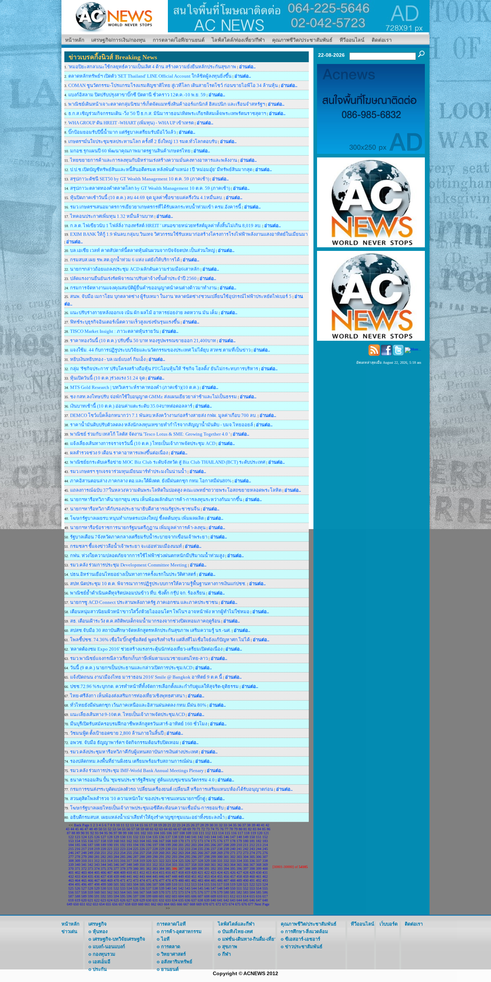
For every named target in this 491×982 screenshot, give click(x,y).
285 (122, 857)
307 (265, 857)
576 (200, 892)
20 (164, 825)
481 (187, 880)
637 (194, 900)
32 (220, 825)
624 (110, 900)
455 (219, 876)
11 (122, 825)
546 (207, 888)
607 (200, 896)
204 (200, 845)
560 (97, 892)
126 (97, 837)
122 (71, 837)
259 (155, 853)
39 (253, 825)
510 (174, 884)
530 (103, 888)
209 (232, 845)
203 (194, 845)
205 (207, 845)
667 (186, 904)
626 (122, 900)
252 (110, 853)
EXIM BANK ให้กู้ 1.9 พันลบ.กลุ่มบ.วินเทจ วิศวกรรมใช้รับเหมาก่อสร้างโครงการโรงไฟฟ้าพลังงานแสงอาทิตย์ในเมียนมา (189, 234)
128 (110, 837)
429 (252, 873)
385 (168, 869)
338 (265, 861)
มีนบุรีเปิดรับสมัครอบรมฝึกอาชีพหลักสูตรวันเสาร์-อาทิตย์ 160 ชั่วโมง (138, 723)
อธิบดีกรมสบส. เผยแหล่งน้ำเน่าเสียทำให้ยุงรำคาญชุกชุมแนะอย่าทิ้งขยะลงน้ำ (147, 817)
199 (168, 845)
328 (200, 861)
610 (219, 896)
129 (116, 837)
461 (258, 876)
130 (122, 837)
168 (168, 841)
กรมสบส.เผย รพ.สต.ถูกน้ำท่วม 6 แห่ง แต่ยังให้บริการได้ (125, 259)
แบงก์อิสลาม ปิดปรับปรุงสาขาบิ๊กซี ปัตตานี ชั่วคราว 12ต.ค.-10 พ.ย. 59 (137, 94)
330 (213, 861)
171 (187, 841)
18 (155, 825)
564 (122, 892)
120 (259, 833)
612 (232, 896)
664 (166, 904)
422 (207, 873)
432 (71, 876)
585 (258, 892)
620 (84, 900)
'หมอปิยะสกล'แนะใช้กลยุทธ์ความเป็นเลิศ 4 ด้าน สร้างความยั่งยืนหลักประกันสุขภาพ (152, 66)
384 (161, 869)
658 (127, 904)
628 (135, 900)
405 (97, 873)
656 (115, 904)
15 (141, 825)
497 (90, 884)
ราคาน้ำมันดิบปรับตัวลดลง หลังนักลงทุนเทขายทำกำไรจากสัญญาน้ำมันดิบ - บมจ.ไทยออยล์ (161, 424)
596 (129, 896)
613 (239, 896)
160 (116, 841)
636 (187, 900)
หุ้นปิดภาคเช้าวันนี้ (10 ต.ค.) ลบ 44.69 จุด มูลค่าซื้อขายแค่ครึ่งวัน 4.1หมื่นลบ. (146, 197)
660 (140, 904)
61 (151, 829)
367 (252, 865)
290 (155, 857)
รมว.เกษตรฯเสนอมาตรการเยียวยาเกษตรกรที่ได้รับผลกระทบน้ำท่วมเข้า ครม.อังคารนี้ (155, 207)
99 (125, 833)
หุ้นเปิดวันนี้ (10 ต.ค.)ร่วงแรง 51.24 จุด (107, 378)
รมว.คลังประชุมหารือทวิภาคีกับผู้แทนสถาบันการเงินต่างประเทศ (134, 751)
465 (84, 880)
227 (148, 849)
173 (200, 841)
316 (122, 861)
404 (90, 873)
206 (213, 845)
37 (244, 825)
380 (135, 869)
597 (135, 896)
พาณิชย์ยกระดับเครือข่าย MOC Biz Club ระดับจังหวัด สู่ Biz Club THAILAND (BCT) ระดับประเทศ (168, 462)
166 (155, 841)
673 (225, 904)
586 (265, 892)
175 (213, 841)
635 (181, 900)
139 (181, 837)
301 (226, 857)
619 (77, 900)
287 (135, 857)
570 (161, 892)
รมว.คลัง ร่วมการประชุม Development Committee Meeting (128, 565)
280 (90, 857)
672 (218, 904)
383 (155, 869)
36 (239, 825)
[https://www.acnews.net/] (299, 16)
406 (103, 873)
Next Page (261, 904)
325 (181, 861)
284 (116, 857)
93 (96, 833)
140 (187, 837)
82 (250, 829)
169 (174, 841)
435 (90, 876)
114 (221, 833)
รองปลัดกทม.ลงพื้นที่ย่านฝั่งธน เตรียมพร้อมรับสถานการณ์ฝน (131, 761)
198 (161, 845)
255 (129, 853)
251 (103, 853)
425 (226, 873)
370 (71, 869)
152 (265, 837)
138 (174, 837)
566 (135, 892)
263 (181, 853)
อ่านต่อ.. (247, 66)
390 (200, 869)
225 (135, 849)
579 (219, 892)
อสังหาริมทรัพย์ (176, 961)
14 (136, 825)
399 (258, 869)
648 (265, 900)
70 (194, 829)
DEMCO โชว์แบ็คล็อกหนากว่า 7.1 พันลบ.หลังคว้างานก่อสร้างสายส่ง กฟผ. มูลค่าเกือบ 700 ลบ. (163, 415)
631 (155, 900)
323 (168, 861)
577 (207, 892)
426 (232, 873)
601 (161, 896)
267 (207, 853)
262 (174, 853)
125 (90, 837)
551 (239, 888)
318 (135, 861)
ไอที (165, 939)
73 (208, 829)
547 (213, 888)
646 (252, 900)
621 (90, 900)
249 (90, 853)
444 (148, 876)
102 (143, 833)
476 (155, 880)
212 (252, 845)
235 (200, 849)
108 (182, 833)
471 (122, 880)
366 (245, 865)
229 (161, 849)
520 (239, 884)
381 (142, 869)
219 (97, 849)
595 (122, 896)
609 (213, 896)
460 (252, 876)
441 (129, 876)
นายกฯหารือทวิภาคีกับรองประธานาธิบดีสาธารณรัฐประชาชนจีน (135, 508)
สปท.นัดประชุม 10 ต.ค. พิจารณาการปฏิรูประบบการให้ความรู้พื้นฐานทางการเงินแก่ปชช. (158, 583)
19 (160, 825)
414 (155, 873)
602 (168, 896)
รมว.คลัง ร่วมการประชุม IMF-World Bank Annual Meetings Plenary (137, 770)
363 (226, 865)
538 (155, 888)
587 (71, 896)
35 (235, 825)
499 (103, 884)
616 (258, 896)
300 (219, 857)
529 (97, 888)
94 (101, 833)
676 (244, 904)
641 (219, 900)
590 (90, 896)
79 (236, 829)
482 (194, 880)
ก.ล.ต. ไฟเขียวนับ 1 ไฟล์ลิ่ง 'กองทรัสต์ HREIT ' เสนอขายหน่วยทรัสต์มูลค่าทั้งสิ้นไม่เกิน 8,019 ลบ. (165, 225)
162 (129, 841)
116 (234, 833)
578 (213, 892)
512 (187, 884)
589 (84, 896)
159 (110, 841)
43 (67, 829)
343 (97, 865)
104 (156, 833)
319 (142, 861)
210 (239, 845)
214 (265, 845)
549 (226, 888)
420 (194, 873)
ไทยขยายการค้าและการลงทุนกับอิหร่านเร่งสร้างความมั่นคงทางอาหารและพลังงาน (153, 160)
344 (103, 865)
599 (148, 896)
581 (232, 892)
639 (207, 900)
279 (84, 857)
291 (161, 857)
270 (226, 853)
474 (142, 880)
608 (207, 896)
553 (252, 888)
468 (103, 880)
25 (188, 825)
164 (142, 841)
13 (132, 825)
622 (97, 900)
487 (226, 880)
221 (110, 849)
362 (219, 865)
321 (155, 861)
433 (77, 876)
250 (97, 853)
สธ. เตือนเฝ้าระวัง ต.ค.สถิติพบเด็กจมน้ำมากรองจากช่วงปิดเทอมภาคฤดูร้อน (145, 621)
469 (110, 880)
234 (194, 849)
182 (258, 841)
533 (122, 888)
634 (174, 900)
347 (122, 865)
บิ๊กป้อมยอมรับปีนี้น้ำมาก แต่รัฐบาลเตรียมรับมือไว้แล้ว (122, 132)
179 (239, 841)
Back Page (81, 825)
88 (73, 833)
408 (116, 873)
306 (258, 857)
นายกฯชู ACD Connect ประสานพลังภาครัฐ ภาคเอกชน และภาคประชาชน (144, 602)
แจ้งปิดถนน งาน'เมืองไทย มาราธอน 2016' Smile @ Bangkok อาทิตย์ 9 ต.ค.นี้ (146, 677)
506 (148, 884)
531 (110, 888)
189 (103, 845)
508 (161, 884)
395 (232, 869)
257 (142, 853)
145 (219, 837)
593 (110, 896)
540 (168, 888)
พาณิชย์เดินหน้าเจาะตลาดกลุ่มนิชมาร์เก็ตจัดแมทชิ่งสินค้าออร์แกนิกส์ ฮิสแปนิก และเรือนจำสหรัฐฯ (167, 104)
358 (194, 865)
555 (265, 888)
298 (207, 857)
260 (161, 853)
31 (216, 825)
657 (121, 904)
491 (252, 880)
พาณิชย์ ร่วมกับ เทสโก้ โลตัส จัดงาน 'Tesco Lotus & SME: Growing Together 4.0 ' (150, 434)
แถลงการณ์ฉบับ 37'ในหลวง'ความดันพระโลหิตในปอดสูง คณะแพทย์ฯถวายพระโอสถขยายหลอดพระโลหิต (175, 490)
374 (97, 869)
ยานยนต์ (170, 969)
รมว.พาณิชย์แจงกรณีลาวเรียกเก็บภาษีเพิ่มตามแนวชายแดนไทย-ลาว (139, 658)
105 (162, 833)
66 (175, 829)
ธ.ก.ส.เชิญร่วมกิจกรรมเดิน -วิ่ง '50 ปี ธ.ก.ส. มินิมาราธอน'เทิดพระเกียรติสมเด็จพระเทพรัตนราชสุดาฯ (167, 113)
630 (148, 900)
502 (122, 884)
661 (147, 904)
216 (77, 849)
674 (231, 904)
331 (219, 861)
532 (116, 888)
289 (148, 857)
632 (161, 900)
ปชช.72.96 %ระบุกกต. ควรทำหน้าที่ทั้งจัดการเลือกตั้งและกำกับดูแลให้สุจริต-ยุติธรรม (155, 686)
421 (200, 873)
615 (252, 896)
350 (142, 865)
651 (82, 904)
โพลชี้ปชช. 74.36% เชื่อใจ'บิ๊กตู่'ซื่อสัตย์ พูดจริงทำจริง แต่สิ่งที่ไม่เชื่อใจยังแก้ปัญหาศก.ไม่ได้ (160, 639)
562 (110, 892)
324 (174, 861)
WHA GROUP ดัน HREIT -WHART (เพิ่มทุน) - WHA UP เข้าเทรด (131, 122)
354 (168, 865)
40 (258, 825)
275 (258, 853)
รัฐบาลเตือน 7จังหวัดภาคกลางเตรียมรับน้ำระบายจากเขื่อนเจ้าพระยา (138, 537)
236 (207, 849)
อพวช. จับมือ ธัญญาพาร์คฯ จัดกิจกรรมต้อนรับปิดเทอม (124, 742)
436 (97, 876)
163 (135, 841)
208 (226, 845)
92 (92, 833)
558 (84, 892)
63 (161, 829)
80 (240, 829)
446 (161, 876)
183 (265, 841)
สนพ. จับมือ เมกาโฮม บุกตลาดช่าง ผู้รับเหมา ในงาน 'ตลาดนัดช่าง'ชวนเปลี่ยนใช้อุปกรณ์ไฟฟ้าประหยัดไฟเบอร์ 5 (181, 296)
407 (110, 873)
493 (265, 880)
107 (175, 833)
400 (265, 869)
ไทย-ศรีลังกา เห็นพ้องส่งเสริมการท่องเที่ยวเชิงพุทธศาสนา (127, 695)
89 (78, 833)
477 (161, 880)
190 (110, 845)
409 (122, 873)
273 (245, 853)
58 (137, 829)
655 (108, 904)
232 (181, 849)
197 (155, 845)
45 (77, 829)
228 (155, 849)
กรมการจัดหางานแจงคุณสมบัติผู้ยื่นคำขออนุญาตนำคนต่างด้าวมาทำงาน (143, 287)
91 (87, 833)
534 (129, 888)
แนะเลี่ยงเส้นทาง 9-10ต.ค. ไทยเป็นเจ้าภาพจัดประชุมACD (127, 714)
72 (203, 829)
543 (187, 888)
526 (77, 888)
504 (135, 884)
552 (245, 888)
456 (226, 876)
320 (148, 861)
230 (168, 849)
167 (161, 841)
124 (84, 837)
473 (135, 880)
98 (120, 833)
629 (142, 900)
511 (181, 884)
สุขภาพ (229, 946)
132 (135, 837)
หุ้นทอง (100, 931)
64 (166, 829)
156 (90, 841)
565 (129, 892)
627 (129, 900)
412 (142, 873)
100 (130, 833)
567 (142, 892)
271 (232, 853)
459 (245, 876)
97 (115, 833)
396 (239, 869)
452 (200, 876)
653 (95, 904)
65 (170, 829)
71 (198, 829)
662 (153, 904)
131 (129, 837)
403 (84, 873)
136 (161, 837)
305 (252, 857)
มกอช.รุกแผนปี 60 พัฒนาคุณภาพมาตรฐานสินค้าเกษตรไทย (130, 150)
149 (245, 837)
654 (102, 904)
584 (252, 892)
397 (245, 869)
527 (84, 888)
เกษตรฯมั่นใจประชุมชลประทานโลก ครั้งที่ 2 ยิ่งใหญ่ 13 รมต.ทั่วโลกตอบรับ (142, 141)
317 (129, 861)
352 (155, 865)
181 (252, 841)
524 (265, 884)
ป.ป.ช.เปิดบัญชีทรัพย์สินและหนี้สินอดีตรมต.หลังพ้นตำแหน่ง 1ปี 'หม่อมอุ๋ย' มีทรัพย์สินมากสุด (161, 169)
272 (239, 853)
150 (252, 837)
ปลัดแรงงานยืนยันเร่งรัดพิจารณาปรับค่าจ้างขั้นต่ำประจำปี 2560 (133, 278)
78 (231, 829)
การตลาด (170, 946)
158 (103, 841)
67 (180, 829)
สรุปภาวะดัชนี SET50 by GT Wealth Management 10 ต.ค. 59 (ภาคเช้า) (139, 179)
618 (71, 900)
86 (268, 829)
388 (187, 869)
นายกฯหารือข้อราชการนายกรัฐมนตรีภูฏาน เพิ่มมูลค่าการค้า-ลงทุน (138, 527)
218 (90, 849)
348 (129, 865)
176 (219, 841)
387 (181, 869)
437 (103, 876)
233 (187, 849)
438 (110, 876)
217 (84, 849)
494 (71, 884)
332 (226, 861)
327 (194, 861)
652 (89, 904)
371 (77, 869)
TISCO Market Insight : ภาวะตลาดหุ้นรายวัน (114, 331)
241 (239, 849)
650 (76, 904)
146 (226, 837)
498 (97, 884)
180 (245, 841)
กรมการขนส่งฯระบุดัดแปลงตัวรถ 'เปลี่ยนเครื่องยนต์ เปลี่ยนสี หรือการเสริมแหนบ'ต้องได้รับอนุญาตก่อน (171, 789)
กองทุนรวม (104, 954)
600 (155, 896)
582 (239, 892)
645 (245, 900)
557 (77, 892)
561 (103, 892)
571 (168, 892)
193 (129, 845)
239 (226, 849)
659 (134, 904)
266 (200, 853)
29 (206, 825)
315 (116, 861)
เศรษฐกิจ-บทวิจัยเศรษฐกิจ (119, 939)
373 (90, 869)
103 (149, 833)
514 (200, 884)
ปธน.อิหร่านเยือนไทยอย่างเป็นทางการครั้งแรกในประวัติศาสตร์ (133, 574)
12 (127, 825)
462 (265, 876)
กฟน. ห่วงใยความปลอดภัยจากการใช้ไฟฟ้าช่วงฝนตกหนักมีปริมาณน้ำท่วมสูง (147, 555)
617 (265, 896)
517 (219, 884)
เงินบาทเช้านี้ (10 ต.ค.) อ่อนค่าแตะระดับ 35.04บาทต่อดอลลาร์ (131, 406)
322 (161, 861)
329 (207, 861)
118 (246, 833)
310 (84, 861)
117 (240, 833)
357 (187, 865)
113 (214, 833)
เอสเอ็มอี (101, 961)
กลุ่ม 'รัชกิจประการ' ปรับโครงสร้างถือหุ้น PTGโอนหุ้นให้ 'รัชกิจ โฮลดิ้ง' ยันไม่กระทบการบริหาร (164, 368)
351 (148, 865)
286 (129, 857)
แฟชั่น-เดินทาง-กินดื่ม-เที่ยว (249, 939)
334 (239, 861)
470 (116, 880)
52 (109, 829)
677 (250, 904)
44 (72, 829)
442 (135, 876)
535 (135, 888)
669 (199, 904)
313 (103, 861)
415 (161, 873)
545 (200, 888)
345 (110, 865)
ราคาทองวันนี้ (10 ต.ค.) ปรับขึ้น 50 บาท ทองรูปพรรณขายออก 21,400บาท (143, 340)
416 (168, 873)
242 (245, 849)
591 (97, 896)
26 (192, 825)
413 (148, 873)
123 (77, 837)
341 (84, 865)
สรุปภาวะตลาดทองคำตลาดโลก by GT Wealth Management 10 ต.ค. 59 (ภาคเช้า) (150, 188)
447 (168, 876)
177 (226, 841)
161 (122, 841)
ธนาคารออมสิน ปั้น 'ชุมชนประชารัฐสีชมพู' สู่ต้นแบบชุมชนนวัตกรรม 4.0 (142, 780)
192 (122, 845)
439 (116, 876)
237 (213, 849)
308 (71, 861)
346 (116, 865)
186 (84, 845)
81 (245, 829)
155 (84, 841)
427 (239, 873)
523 (258, 884)
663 (160, 904)
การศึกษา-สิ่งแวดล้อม (306, 931)
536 (142, 888)
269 (219, 853)
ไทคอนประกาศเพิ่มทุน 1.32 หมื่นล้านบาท (112, 216)
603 (174, 896)
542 (181, 888)
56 (128, 829)
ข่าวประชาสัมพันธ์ (303, 946)
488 (232, 880)
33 (225, 825)
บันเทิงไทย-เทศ (237, 931)
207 (219, 845)
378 (122, 869)
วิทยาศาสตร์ (173, 954)
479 (174, 880)
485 (213, 880)
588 (77, 896)
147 (232, 837)
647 (258, 900)
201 (181, 845)
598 (142, 896)
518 (226, 884)
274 (252, 853)
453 (207, 876)
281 (97, 857)
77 (226, 829)
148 (239, 837)
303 (239, 857)
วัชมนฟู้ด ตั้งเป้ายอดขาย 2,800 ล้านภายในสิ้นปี (117, 733)
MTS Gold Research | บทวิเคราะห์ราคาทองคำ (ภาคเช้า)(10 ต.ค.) (134, 387)
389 (194, 869)
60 (147, 829)
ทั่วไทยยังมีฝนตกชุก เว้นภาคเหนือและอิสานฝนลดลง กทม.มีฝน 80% (138, 705)
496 (84, 884)
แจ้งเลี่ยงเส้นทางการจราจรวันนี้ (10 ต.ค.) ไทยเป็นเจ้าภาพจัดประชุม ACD (142, 443)
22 (174, 825)
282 (103, 857)
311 (90, 861)
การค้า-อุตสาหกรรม (181, 931)
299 (213, 857)
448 (174, 876)
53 (114, 829)
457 (232, 876)
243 (252, 849)
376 (110, 869)
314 (110, 861)
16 (146, 825)
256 (135, 853)
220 (103, 849)
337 (258, 861)
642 (226, 900)
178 (232, 841)
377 (116, 869)
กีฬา (226, 954)
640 (213, 900)
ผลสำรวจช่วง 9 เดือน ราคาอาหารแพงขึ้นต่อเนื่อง (119, 452)
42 (267, 825)
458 (239, 876)
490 (245, 880)
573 (181, 892)
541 (174, 888)
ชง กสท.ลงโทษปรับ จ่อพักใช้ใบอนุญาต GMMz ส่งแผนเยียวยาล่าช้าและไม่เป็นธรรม (154, 396)
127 (103, 837)
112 (208, 833)
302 (232, 857)
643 (232, 900)
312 (97, 861)
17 (150, 825)
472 (129, 880)
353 (161, 865)
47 (86, 829)
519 (232, 884)
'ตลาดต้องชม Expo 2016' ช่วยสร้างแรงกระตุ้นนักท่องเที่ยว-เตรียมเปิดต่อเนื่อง (146, 649)
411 (135, 873)
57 (133, 829)
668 (192, 904)
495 (77, 884)
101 (136, 833)
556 (71, 892)
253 (116, 853)
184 (71, 845)
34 (230, 825)
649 (69, 904)
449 (181, 876)
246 (71, 853)
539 (161, 888)
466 (90, 880)
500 (110, 884)
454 (213, 876)
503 (129, 884)
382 (148, 869)
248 (84, 853)
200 (174, 845)
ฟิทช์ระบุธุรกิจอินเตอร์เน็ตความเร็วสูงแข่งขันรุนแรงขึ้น (125, 322)
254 (122, 853)
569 (155, 892)
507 (155, 884)
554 (258, 888)
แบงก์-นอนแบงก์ (109, 946)
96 (111, 833)
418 (181, 873)
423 (213, 873)
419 (187, 873)
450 (187, 876)
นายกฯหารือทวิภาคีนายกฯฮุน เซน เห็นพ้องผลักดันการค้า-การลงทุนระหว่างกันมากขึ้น (156, 499)
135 (155, 837)
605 (187, 896)
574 (187, 892)
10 (118, 825)
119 (253, 833)
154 (77, 841)
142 (200, 837)
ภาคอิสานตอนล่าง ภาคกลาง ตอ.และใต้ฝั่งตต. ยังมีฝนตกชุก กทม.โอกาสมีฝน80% (150, 480)
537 (148, 888)
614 (245, 896)
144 (213, 837)
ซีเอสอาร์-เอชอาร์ (302, 939)
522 (252, 884)
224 (129, 849)
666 (179, 904)
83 (254, 829)
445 (155, 876)
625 (116, 900)
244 (258, 849)
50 (100, 829)
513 (194, 884)
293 (174, 857)
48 (91, 829)
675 (237, 904)
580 (226, 892)
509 (168, 884)
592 (103, 896)
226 (142, 849)
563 (116, 892)
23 (178, 825)
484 (207, 880)
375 (103, 869)
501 (116, 884)
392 (213, 869)
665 (173, 904)
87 (68, 833)
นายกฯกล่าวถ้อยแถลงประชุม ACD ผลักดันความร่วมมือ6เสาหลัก (134, 269)
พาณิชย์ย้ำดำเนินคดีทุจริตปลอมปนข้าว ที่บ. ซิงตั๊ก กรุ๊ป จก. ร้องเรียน (137, 593)
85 (264, 829)
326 (187, 861)
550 (232, 888)
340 (77, 865)
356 (181, 865)
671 (212, 904)
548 (219, 888)
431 (265, 873)
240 (232, 849)
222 (116, 849)
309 (77, 861)
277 (71, 857)
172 (194, 841)
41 (263, 825)
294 (181, 857)
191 (116, 845)
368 (258, 865)
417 (174, 873)
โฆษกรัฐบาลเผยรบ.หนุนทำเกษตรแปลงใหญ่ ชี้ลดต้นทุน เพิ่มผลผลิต (137, 518)
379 (129, 869)
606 (194, 896)
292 (168, 857)
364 (232, 865)
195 (142, 845)
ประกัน (100, 969)
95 (106, 833)
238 (219, 849)
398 (252, 869)
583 (245, 892)
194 (135, 845)
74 (212, 829)
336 (252, 861)
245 (265, 849)
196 (148, 845)
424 (219, 873)
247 (77, 853)
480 (181, 880)
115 (227, 833)
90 (82, 833)
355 (174, 865)
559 (90, 892)
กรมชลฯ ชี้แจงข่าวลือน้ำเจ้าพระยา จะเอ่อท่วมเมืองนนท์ (126, 546)
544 (194, 888)
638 (200, 900)
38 (249, 825)
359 (200, 865)
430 (258, 873)
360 (207, 865)
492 (258, 880)
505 (142, 884)
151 (258, 837)
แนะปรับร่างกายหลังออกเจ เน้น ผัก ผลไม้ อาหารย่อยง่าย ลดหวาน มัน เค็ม (144, 312)
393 (219, 869)
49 (95, 829)
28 (202, 825)
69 (189, 829)
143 (207, 837)
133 (142, 837)
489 (239, 880)
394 (226, 869)
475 (148, 880)
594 (116, 896)
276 (265, 853)
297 (200, 857)
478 (168, 880)
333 (232, 861)
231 (174, 849)
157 (97, 841)
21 (169, 825)
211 (245, 845)
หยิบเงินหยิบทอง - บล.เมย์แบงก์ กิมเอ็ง (108, 359)
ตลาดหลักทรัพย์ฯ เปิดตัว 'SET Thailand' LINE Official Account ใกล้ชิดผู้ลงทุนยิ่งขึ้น (150, 76)
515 (207, 884)
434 (84, 876)
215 (71, 849)
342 (90, 865)
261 (168, 853)
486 (219, 880)
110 (195, 833)
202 (187, 845)
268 (213, 853)
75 (217, 829)
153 (71, 841)
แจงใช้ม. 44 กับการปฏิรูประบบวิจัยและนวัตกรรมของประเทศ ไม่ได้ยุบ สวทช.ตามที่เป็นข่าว (160, 350)
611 (226, 896)
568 (148, 892)
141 (194, 837)
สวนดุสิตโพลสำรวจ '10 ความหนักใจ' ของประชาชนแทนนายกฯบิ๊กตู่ (137, 798)
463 (71, 880)
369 (265, 865)
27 (197, 825)
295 (187, 857)
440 (122, 876)
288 (142, 857)
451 (194, 876)
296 (194, 857)
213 (258, 845)
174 (207, 841)
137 (168, 837)
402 (77, 873)
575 (194, 892)
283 (110, 857)
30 (211, 825)
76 (222, 829)
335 (245, 861)
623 (103, 900)
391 (207, 869)
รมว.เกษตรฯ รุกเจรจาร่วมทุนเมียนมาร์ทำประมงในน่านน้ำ (129, 471)
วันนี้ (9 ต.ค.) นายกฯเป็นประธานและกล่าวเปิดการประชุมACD (131, 667)
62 (156, 829)
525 (71, 888)
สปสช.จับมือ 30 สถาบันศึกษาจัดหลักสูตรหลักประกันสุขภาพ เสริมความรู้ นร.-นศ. (150, 630)
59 (142, 829)
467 (97, 880)
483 (200, 880)
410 (129, 873)
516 (213, 884)
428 (245, 873)
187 (90, 845)
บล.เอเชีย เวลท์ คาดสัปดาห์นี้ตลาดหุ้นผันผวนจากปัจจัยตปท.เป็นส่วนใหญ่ (142, 250)
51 (105, 829)
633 (168, 900)
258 (148, 853)
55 (123, 829)
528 (90, 888)
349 (135, 865)
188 (97, 845)
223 (122, 849)
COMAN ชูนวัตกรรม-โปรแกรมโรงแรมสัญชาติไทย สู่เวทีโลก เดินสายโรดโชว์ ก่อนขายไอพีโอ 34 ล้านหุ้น (173, 85)
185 (77, 845)
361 (213, 865)
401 (71, 873)
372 (84, 869)
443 (142, 876)
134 (148, 837)
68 (184, 829)
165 (148, 841)
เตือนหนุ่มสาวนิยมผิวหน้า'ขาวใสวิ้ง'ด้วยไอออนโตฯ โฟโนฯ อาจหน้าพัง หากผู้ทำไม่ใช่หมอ (160, 611)
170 (181, 841)
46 (81, 829)
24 (183, 825)
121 (266, 833)
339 (71, 865)
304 (245, 857)
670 (205, 904)
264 (187, 853)
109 (188, 833)
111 (201, 833)
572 (174, 892)
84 (259, 829)
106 (169, 833)
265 (194, 853)
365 (239, 865)
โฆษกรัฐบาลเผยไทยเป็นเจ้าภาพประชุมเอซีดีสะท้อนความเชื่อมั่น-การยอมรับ (147, 808)
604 (181, 896)
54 (119, 829)
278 (77, 857)
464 (77, 880)
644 (239, 900)
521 (245, 884)
